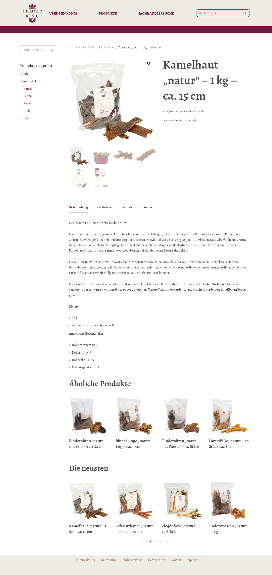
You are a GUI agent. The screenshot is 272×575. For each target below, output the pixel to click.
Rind (26, 111)
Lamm (27, 96)
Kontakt (175, 560)
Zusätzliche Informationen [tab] (115, 207)
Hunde (24, 74)
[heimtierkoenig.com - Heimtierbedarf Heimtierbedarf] (32, 13)
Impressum (109, 560)
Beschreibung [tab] (78, 207)
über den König (63, 13)
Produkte (108, 13)
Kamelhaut (190, 120)
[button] (149, 63)
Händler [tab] (146, 207)
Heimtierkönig (84, 560)
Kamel (27, 88)
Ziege (27, 118)
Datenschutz (156, 560)
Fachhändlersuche (156, 13)
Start (71, 47)
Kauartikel (29, 81)
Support (192, 560)
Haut (180, 120)
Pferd (27, 103)
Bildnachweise (132, 560)
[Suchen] (245, 13)
